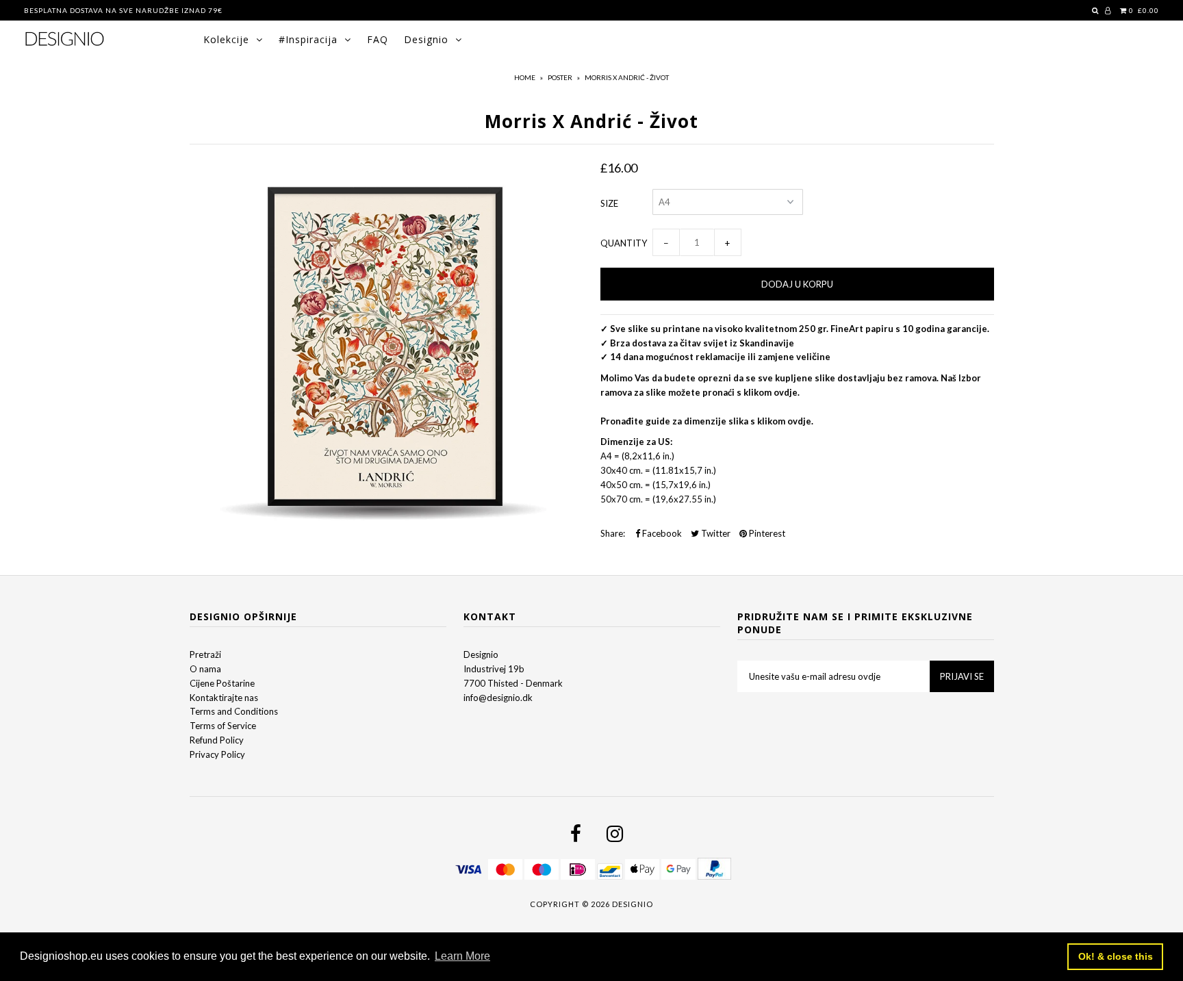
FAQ (377, 39)
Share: (612, 533)
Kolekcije (226, 39)
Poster (560, 77)
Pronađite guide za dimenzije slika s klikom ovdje (705, 421)
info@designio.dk (498, 697)
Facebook (661, 533)
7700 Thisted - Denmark (513, 683)
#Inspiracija (308, 39)
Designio (426, 39)
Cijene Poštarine (222, 683)
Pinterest (766, 533)
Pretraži (205, 654)
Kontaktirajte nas (224, 697)
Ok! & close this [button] (1115, 956)
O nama (205, 668)
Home (524, 77)
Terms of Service (223, 725)
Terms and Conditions (234, 711)
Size (609, 203)
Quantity (623, 243)
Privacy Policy (217, 754)
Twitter (714, 533)
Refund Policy (217, 740)
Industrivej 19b (493, 668)
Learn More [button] (462, 956)
